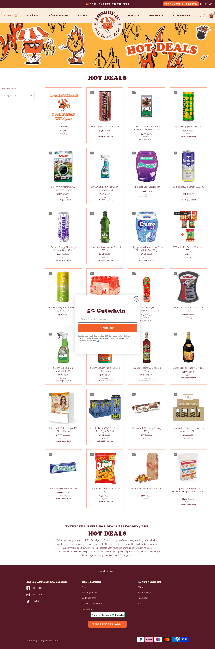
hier (98, 340)
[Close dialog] (136, 298)
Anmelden (107, 327)
